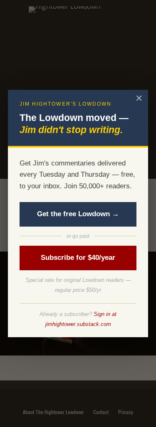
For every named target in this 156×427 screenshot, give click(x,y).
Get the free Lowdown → (78, 214)
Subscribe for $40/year (78, 258)
